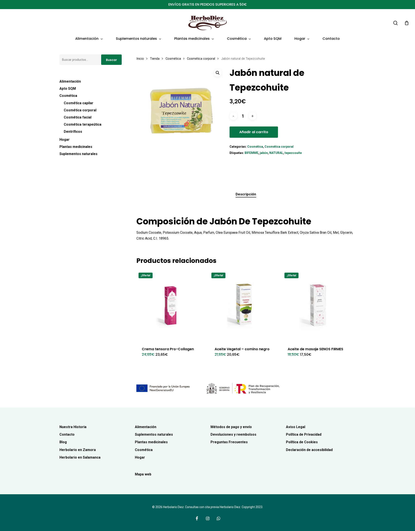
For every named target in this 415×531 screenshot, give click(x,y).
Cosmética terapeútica (82, 124)
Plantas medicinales (75, 147)
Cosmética (68, 96)
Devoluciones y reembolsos (233, 434)
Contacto (67, 434)
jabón (264, 153)
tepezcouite (293, 153)
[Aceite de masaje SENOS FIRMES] (317, 305)
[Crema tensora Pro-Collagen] (171, 305)
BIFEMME (251, 153)
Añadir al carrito (253, 132)
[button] (218, 73)
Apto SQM (67, 88)
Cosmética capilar (78, 103)
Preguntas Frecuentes (229, 442)
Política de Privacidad (303, 434)
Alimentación (70, 81)
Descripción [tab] (246, 194)
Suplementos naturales (78, 154)
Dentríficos (73, 132)
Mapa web (143, 474)
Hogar (64, 140)
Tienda (155, 59)
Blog (63, 442)
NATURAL (276, 153)
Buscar (111, 60)
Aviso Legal (295, 427)
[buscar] (395, 23)
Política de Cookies (302, 442)
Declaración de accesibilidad (309, 450)
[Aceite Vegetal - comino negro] (244, 305)
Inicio (140, 59)
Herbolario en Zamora (77, 450)
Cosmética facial (77, 117)
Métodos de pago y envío (231, 427)
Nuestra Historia (72, 427)
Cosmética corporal (80, 110)
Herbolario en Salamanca (80, 457)
